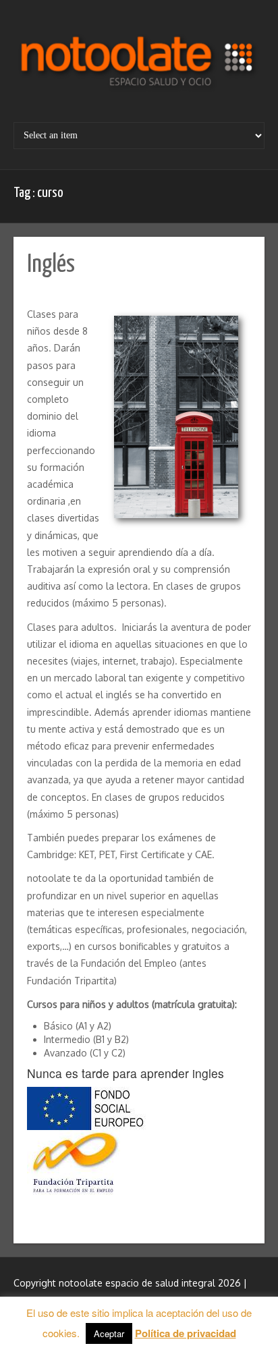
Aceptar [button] (109, 1333)
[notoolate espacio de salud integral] (139, 66)
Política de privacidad (185, 1333)
